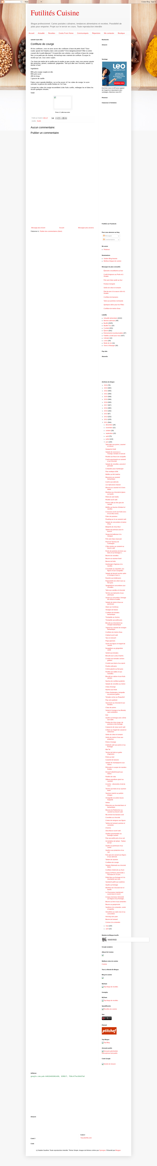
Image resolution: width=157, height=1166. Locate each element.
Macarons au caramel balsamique (112, 478)
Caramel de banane (112, 760)
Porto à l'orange (110, 742)
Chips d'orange (110, 687)
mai (107, 926)
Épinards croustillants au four (113, 271)
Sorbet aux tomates (111, 653)
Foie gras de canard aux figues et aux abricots (115, 855)
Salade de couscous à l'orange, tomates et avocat (115, 453)
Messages (108, 236)
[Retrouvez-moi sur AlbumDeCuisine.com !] (103, 955)
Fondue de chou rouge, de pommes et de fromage (114, 723)
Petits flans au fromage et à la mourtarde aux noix (115, 878)
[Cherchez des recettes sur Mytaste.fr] (110, 1000)
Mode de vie (108, 343)
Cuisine (104, 964)
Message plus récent (38, 228)
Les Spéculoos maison (113, 485)
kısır (106, 715)
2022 (106, 391)
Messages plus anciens (86, 228)
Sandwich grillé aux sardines (115, 882)
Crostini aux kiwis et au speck (115, 663)
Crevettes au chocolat (112, 817)
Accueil (31, 33)
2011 (106, 422)
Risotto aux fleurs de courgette (115, 456)
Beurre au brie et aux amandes (115, 902)
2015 (106, 411)
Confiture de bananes (111, 297)
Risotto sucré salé (111, 500)
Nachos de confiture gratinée (115, 681)
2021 (106, 394)
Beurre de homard (111, 919)
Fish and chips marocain (113, 539)
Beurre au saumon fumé (113, 558)
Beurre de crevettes (111, 555)
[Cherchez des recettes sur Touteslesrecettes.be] (110, 987)
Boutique (121, 33)
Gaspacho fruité (110, 449)
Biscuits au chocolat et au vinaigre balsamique (113, 624)
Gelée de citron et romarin (112, 288)
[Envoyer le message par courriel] (52, 118)
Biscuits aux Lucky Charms (114, 656)
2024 (106, 385)
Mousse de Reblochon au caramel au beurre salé (114, 811)
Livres (106, 341)
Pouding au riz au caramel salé (115, 519)
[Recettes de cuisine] (109, 1009)
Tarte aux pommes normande (113, 301)
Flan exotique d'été (111, 471)
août (107, 436)
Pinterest (107, 249)
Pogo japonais (110, 641)
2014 (106, 414)
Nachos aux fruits (111, 690)
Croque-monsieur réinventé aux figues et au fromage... (115, 898)
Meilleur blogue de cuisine (112, 261)
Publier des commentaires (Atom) (51, 231)
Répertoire (96, 33)
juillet (108, 439)
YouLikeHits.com (86, 1138)
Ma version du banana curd (114, 815)
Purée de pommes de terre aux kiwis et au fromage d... (115, 552)
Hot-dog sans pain (111, 916)
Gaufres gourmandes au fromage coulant (113, 834)
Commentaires (110, 239)
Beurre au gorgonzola (112, 904)
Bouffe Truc (107, 325)
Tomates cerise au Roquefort (115, 697)
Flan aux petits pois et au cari (115, 838)
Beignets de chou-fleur (113, 527)
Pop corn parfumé (111, 700)
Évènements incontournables (113, 333)
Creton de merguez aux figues (115, 820)
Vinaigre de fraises (111, 610)
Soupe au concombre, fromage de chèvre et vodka (115, 598)
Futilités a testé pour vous (112, 336)
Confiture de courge (112, 862)
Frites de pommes (111, 516)
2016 (106, 408)
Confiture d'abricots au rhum (114, 870)
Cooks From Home (66, 33)
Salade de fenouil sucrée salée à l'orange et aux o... (115, 574)
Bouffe (39, 121)
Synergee (102, 1150)
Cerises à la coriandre (112, 922)
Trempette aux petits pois (113, 620)
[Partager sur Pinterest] (66, 118)
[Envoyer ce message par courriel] (56, 118)
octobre (108, 430)
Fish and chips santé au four (113, 280)
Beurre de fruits (110, 561)
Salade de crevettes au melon (115, 684)
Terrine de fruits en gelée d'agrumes (113, 753)
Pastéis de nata (110, 776)
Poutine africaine (111, 666)
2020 (106, 396)
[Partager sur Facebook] (63, 118)
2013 (106, 416)
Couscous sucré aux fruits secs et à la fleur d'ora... (115, 512)
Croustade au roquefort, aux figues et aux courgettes (114, 569)
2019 (106, 399)
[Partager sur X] (61, 118)
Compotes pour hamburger (114, 469)
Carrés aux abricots (111, 482)
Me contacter (109, 33)
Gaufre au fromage (111, 885)
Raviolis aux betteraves (113, 578)
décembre (109, 425)
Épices (106, 331)
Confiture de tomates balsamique (112, 613)
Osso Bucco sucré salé (113, 831)
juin (107, 442)
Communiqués (82, 33)
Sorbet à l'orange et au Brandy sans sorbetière (115, 711)
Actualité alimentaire (110, 318)
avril (107, 929)
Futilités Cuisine (55, 12)
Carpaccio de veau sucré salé (115, 727)
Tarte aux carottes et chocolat (115, 590)
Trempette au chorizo (112, 617)
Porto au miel (109, 757)
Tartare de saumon (111, 859)
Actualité (41, 33)
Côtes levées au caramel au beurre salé (114, 547)
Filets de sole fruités (112, 497)
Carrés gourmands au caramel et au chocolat (115, 460)
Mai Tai (107, 749)
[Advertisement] (62, 207)
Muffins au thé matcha (112, 474)
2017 (106, 405)
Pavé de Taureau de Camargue (112, 542)
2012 (106, 419)
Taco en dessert (110, 638)
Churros (108, 828)
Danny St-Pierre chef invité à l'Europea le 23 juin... (114, 873)
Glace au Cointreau (111, 607)
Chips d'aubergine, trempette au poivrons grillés (115, 693)
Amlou (107, 802)
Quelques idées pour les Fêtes (114, 305)
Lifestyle (106, 338)
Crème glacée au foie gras (114, 669)
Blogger (118, 1150)
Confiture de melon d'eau (112, 308)
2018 (106, 402)
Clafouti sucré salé (111, 635)
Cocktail (106, 328)
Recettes (51, 33)
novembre (109, 428)
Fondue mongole (109, 284)
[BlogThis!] (59, 118)
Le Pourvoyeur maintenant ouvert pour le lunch (114, 893)
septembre (109, 433)
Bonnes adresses (109, 320)
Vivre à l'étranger (109, 345)
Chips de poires (110, 707)
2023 (106, 388)
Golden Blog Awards (110, 258)
